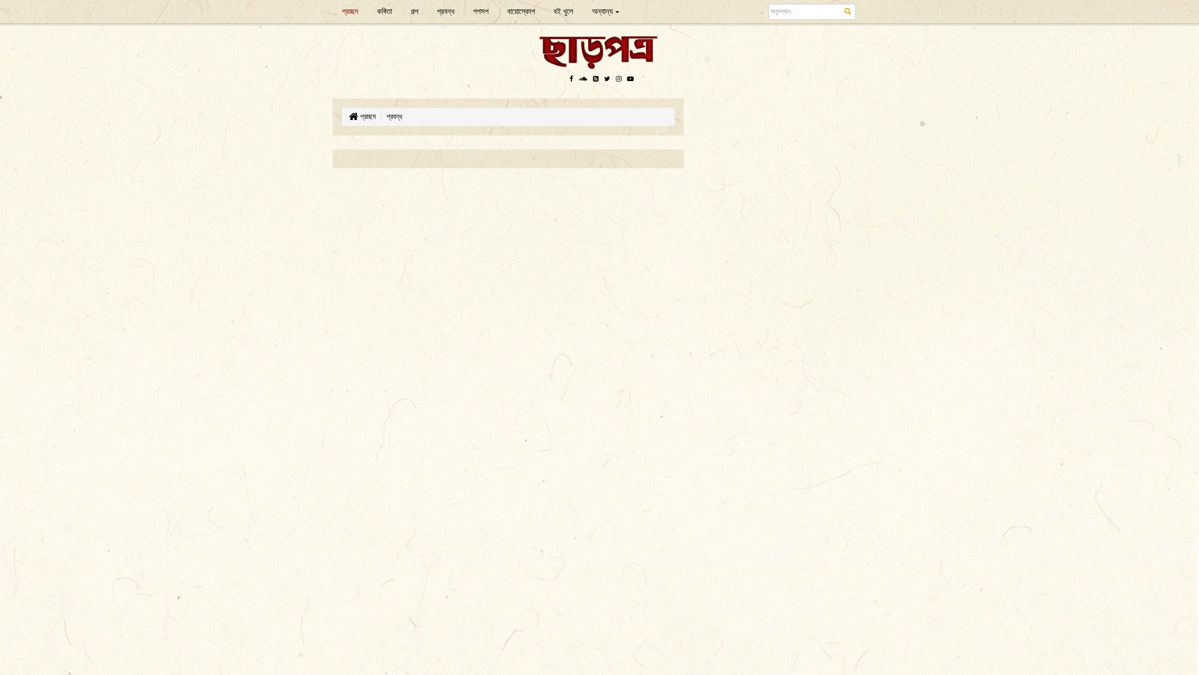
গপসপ (480, 11)
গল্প (414, 11)
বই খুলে (563, 11)
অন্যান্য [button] (603, 11)
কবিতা (384, 11)
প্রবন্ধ (445, 11)
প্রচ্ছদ (355, 11)
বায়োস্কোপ (521, 11)
